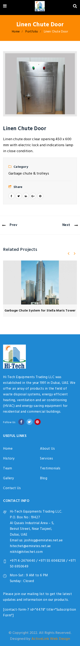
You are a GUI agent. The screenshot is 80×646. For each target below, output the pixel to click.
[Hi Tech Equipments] (40, 7)
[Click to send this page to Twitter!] (19, 196)
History (9, 458)
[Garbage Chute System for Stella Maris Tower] (40, 282)
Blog (43, 478)
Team (7, 468)
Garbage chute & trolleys (28, 174)
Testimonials (50, 468)
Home (16, 31)
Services (46, 458)
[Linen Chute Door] (40, 83)
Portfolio (31, 31)
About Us (47, 449)
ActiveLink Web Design (50, 639)
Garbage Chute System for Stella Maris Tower (40, 310)
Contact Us (12, 488)
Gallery (8, 478)
